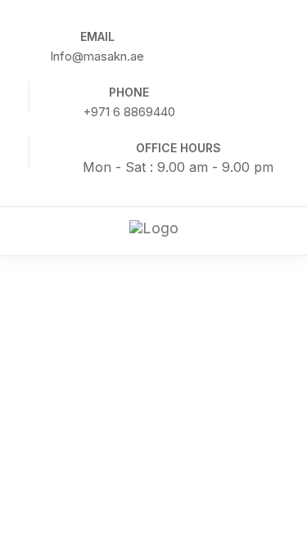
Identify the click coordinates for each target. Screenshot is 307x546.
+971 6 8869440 (129, 112)
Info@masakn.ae (97, 56)
